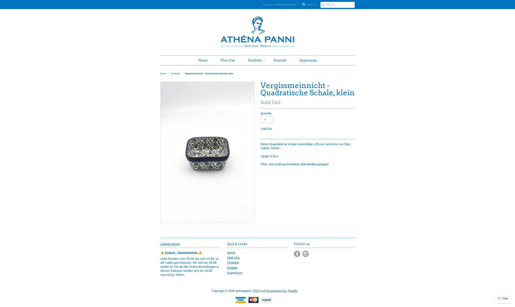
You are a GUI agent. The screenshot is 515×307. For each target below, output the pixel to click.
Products (175, 73)
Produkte (233, 262)
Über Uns (233, 257)
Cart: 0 (311, 4)
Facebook (297, 254)
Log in (267, 4)
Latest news (170, 244)
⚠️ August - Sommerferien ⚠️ (181, 252)
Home (231, 252)
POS (257, 291)
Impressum (234, 272)
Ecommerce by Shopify (282, 291)
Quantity (266, 113)
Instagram (305, 254)
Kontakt (232, 267)
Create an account (285, 4)
